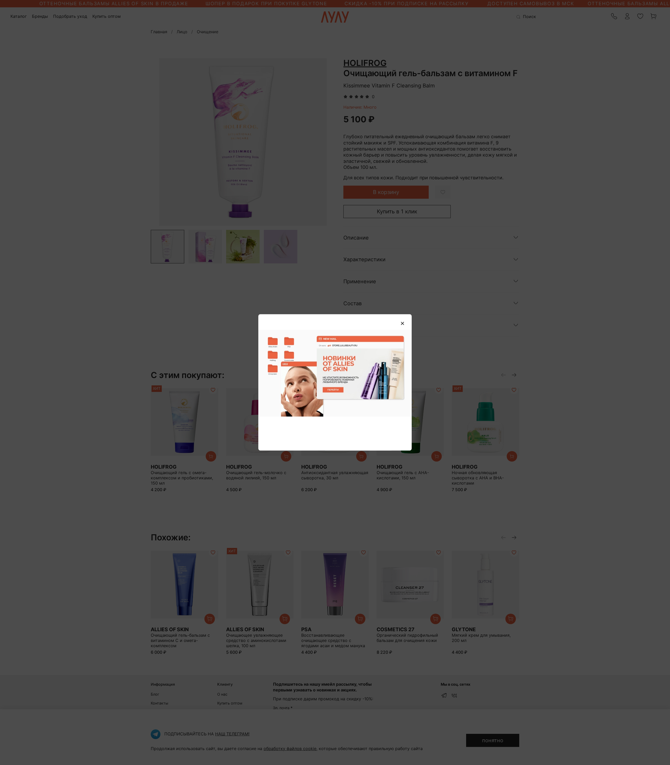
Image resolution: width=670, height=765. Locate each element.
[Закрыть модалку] (402, 323)
